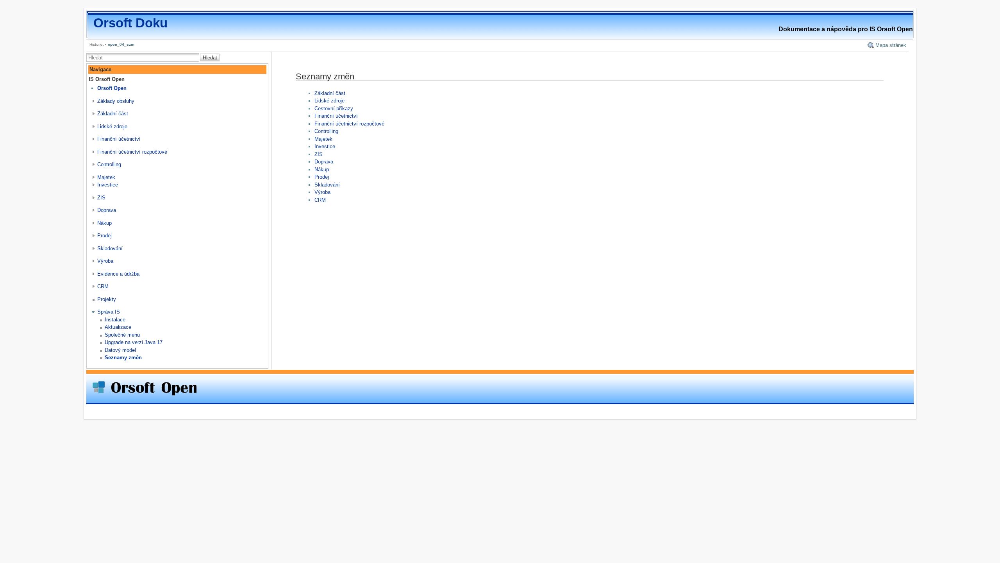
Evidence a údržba (118, 274)
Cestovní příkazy (333, 108)
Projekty (106, 299)
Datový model (120, 350)
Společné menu (122, 335)
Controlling (109, 164)
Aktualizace (118, 327)
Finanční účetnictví (119, 139)
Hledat (210, 58)
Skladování (110, 248)
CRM (103, 286)
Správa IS (108, 312)
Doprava (106, 210)
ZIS (101, 198)
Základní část (112, 114)
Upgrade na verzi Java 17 (133, 342)
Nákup (104, 223)
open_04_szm (121, 44)
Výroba (105, 261)
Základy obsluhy (115, 101)
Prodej (104, 235)
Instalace (115, 320)
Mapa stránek (890, 45)
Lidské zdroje (112, 126)
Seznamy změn (123, 357)
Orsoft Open (112, 88)
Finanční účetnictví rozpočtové (132, 152)
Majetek (106, 177)
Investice (107, 185)
